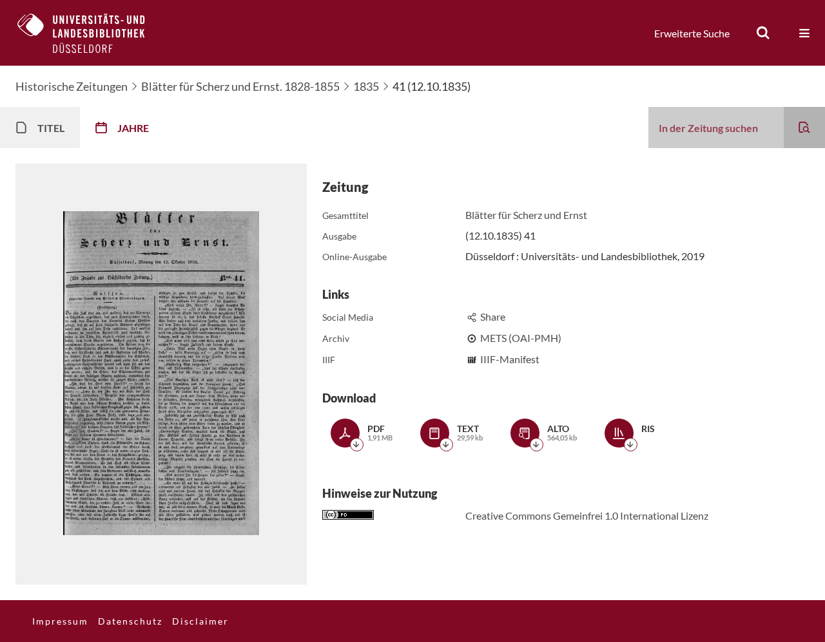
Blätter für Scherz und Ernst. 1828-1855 (240, 86)
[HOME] (91, 33)
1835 (366, 86)
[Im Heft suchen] (804, 127)
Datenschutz (130, 621)
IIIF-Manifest (509, 359)
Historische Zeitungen (71, 86)
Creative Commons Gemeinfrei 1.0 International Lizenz (586, 515)
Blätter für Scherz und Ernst (526, 215)
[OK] (763, 33)
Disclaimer (200, 621)
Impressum (60, 621)
